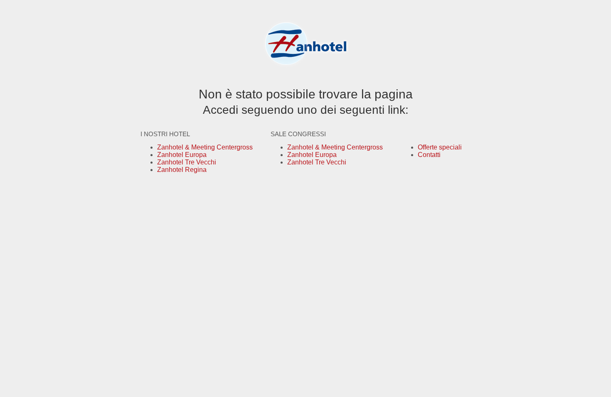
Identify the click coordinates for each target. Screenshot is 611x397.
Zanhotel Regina (182, 169)
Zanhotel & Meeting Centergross (205, 147)
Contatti (429, 154)
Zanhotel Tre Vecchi (186, 162)
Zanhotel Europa (182, 154)
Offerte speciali (440, 147)
